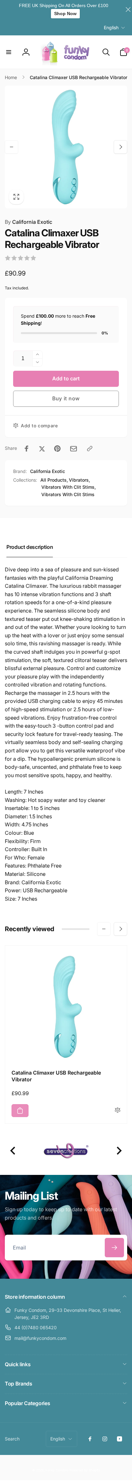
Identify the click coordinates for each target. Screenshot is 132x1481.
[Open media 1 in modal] (66, 147)
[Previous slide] (13, 1150)
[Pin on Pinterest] (57, 448)
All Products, (54, 480)
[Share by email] (74, 449)
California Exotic (28, 222)
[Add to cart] (20, 1110)
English (111, 27)
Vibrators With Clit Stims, (68, 487)
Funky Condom (57, 1470)
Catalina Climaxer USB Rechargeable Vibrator (56, 1076)
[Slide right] (120, 147)
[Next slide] (118, 1150)
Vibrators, (79, 480)
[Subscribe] (114, 1247)
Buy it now (66, 398)
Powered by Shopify (85, 1470)
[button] (9, 52)
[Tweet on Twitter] (42, 448)
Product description (29, 547)
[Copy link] (90, 448)
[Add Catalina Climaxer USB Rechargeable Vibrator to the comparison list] (117, 1110)
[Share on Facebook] (26, 448)
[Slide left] (11, 147)
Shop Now (65, 13)
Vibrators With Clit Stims (68, 494)
